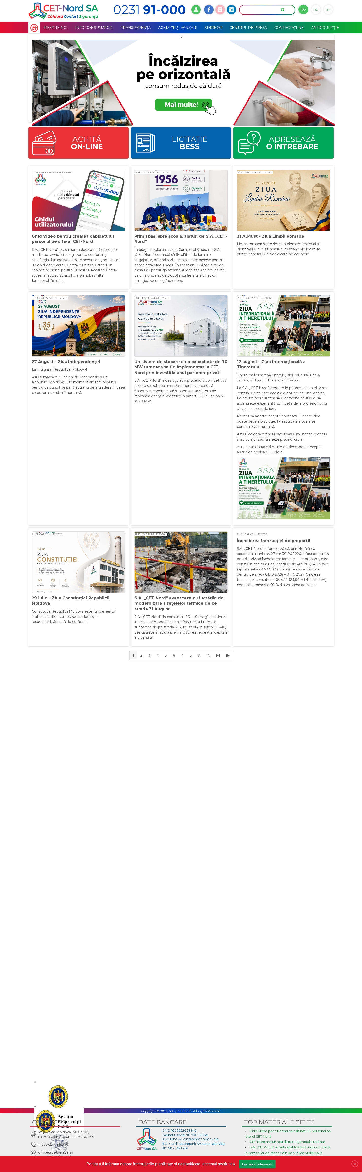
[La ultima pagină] (228, 655)
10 (208, 655)
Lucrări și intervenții (257, 1164)
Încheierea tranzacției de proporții (273, 540)
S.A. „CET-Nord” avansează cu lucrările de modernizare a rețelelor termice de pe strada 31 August (179, 603)
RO (303, 9)
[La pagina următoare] (218, 655)
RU (316, 9)
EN (328, 9)
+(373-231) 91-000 (53, 1144)
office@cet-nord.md (55, 1152)
